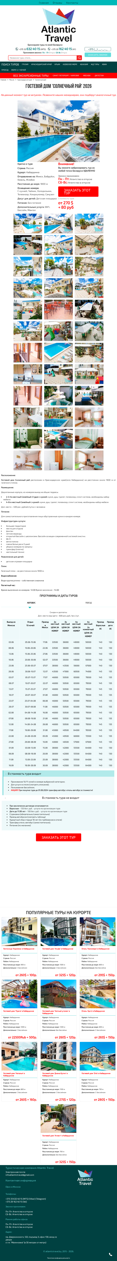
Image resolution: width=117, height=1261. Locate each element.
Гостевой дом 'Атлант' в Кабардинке (58, 1135)
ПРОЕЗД (4, 70)
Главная (44, 2)
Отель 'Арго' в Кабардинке (93, 1011)
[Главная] (58, 41)
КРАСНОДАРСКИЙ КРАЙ (41, 64)
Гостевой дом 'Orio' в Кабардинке (96, 1073)
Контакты (72, 2)
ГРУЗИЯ (25, 64)
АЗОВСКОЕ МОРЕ (70, 64)
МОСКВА (86, 75)
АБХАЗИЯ (84, 64)
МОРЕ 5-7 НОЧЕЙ (18, 70)
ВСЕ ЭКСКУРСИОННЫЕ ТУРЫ (31, 75)
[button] (110, 1254)
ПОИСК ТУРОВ (10, 64)
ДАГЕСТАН (99, 75)
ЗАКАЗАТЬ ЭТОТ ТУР (77, 191)
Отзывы (57, 2)
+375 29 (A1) (63, 49)
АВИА (104, 64)
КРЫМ (57, 64)
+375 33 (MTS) (32, 49)
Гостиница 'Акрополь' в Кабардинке (18, 949)
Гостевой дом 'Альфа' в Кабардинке (57, 949)
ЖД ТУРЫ (95, 64)
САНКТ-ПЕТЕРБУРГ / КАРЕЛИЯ (66, 75)
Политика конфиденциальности (58, 1258)
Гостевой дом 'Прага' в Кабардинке (18, 1011)
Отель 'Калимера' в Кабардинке (95, 949)
